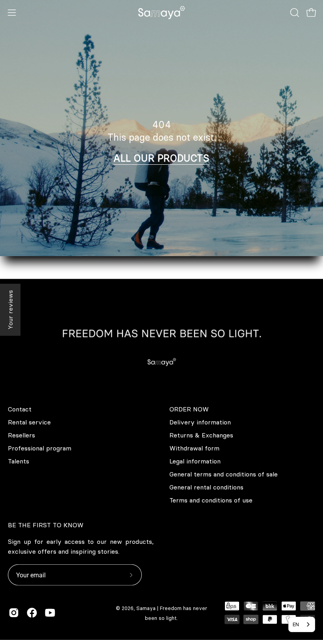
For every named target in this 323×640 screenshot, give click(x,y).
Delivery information (200, 422)
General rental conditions (206, 487)
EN (296, 624)
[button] (293, 12)
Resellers (21, 435)
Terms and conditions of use (210, 500)
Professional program (39, 448)
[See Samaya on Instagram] (14, 613)
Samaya (146, 608)
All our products (161, 158)
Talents (18, 461)
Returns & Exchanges (201, 435)
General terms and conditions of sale (223, 474)
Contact (20, 409)
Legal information (195, 461)
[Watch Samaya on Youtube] (50, 613)
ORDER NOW (189, 409)
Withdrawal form (194, 448)
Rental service (29, 422)
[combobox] (301, 624)
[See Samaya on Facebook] (32, 613)
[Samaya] (161, 12)
